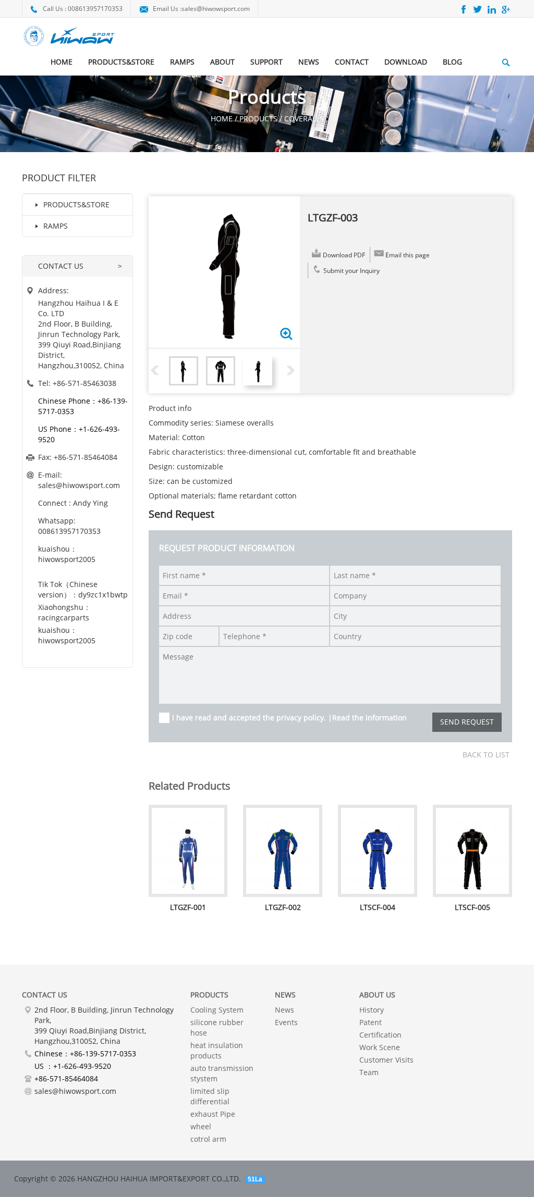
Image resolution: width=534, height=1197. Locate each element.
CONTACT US (60, 266)
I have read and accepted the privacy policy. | (289, 717)
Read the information (369, 717)
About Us (377, 995)
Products (258, 118)
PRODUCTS (209, 995)
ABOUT (222, 62)
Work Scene (379, 1047)
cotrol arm (208, 1139)
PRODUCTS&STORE (121, 62)
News (284, 1010)
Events (286, 1022)
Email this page (407, 255)
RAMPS (182, 62)
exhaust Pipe (212, 1114)
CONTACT (352, 62)
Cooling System (217, 1010)
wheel (200, 1126)
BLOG (452, 62)
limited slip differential (209, 1096)
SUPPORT (266, 62)
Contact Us (44, 995)
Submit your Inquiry (351, 270)
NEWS (308, 62)
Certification (380, 1035)
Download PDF (344, 255)
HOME (61, 62)
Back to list (486, 754)
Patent (370, 1022)
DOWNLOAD (405, 62)
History (371, 1010)
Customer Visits (386, 1060)
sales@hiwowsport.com (215, 8)
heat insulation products (216, 1050)
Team (369, 1072)
